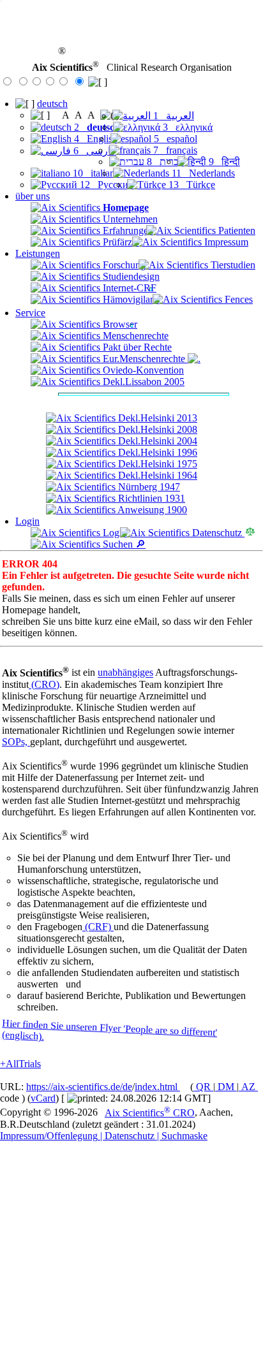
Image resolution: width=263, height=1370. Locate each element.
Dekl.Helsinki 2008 (156, 429)
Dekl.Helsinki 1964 (156, 475)
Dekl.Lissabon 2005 (142, 381)
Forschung (123, 264)
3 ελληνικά (186, 127)
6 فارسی (93, 150)
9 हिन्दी (223, 161)
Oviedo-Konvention (142, 370)
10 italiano (95, 173)
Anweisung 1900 (151, 509)
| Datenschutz (126, 1135)
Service (30, 312)
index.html (157, 1086)
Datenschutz (217, 532)
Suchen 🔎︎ (123, 544)
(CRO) (44, 684)
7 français (174, 150)
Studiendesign (130, 276)
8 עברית (164, 161)
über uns (32, 196)
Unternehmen (129, 219)
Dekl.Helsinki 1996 (156, 452)
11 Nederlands (202, 173)
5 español (174, 138)
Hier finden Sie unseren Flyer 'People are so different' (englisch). (109, 1030)
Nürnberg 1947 (148, 486)
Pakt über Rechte (136, 347)
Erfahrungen (126, 230)
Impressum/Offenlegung (49, 1135)
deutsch (52, 103)
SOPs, (16, 741)
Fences (237, 299)
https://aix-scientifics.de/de (79, 1086)
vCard (43, 1098)
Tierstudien (231, 264)
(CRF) (98, 926)
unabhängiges (125, 672)
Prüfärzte (119, 242)
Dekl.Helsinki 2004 (156, 440)
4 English (94, 138)
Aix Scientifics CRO (150, 1112)
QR (203, 1086)
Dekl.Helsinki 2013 (156, 417)
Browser (118, 324)
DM (226, 1086)
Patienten (235, 230)
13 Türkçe (190, 184)
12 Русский (105, 184)
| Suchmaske (180, 1135)
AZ (248, 1086)
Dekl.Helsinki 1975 (156, 463)
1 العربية (172, 115)
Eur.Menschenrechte (144, 358)
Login (27, 521)
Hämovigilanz (130, 299)
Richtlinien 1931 (150, 498)
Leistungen (37, 253)
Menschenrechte (134, 335)
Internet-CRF (128, 287)
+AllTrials (20, 1063)
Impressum (225, 242)
